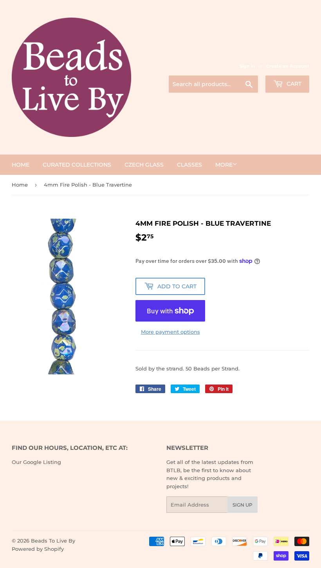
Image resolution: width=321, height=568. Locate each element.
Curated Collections (77, 164)
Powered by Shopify (38, 549)
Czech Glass (144, 164)
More (224, 164)
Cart (293, 83)
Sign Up (242, 505)
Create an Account (287, 66)
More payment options (170, 332)
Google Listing (42, 462)
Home (20, 164)
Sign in (247, 66)
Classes (189, 164)
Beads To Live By (53, 540)
